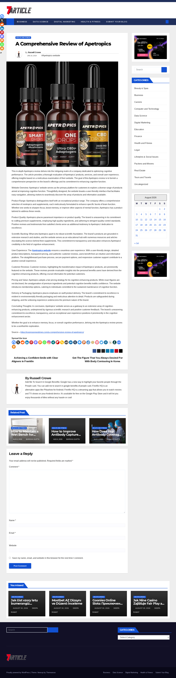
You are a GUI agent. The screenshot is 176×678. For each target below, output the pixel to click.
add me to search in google (57, 386)
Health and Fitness (23, 37)
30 (164, 230)
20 (150, 225)
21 (155, 225)
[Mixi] (93, 342)
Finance (138, 136)
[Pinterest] (31, 342)
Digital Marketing (64, 22)
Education (139, 129)
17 (137, 225)
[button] (163, 22)
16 (164, 220)
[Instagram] (49, 342)
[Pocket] (97, 342)
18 (141, 225)
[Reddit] (22, 342)
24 (137, 230)
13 (150, 220)
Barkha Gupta (32, 439)
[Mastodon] (36, 342)
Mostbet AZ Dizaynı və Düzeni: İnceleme (67, 601)
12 (146, 220)
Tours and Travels (142, 177)
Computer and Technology (146, 109)
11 (141, 220)
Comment (14, 467)
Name (12, 520)
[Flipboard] (58, 342)
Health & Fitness (90, 22)
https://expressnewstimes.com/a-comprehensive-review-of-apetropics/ (52, 332)
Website (12, 545)
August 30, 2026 (20, 608)
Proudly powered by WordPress (18, 672)
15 (160, 220)
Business (22, 22)
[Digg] (106, 342)
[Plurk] (84, 342)
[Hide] (1, 53)
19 (146, 225)
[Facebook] (14, 342)
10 (137, 220)
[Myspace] (66, 342)
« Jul (136, 243)
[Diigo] (88, 342)
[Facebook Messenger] (79, 342)
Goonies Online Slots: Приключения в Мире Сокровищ (108, 603)
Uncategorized (141, 184)
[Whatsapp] (44, 342)
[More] (14, 347)
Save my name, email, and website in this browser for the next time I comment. (47, 558)
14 (155, 220)
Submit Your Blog (116, 22)
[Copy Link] (62, 342)
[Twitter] (101, 342)
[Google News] (119, 342)
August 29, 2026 (143, 608)
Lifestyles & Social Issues (146, 157)
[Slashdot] (114, 342)
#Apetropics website (50, 55)
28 (155, 230)
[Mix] (40, 342)
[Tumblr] (75, 342)
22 (160, 225)
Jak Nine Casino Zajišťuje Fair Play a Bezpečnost (147, 603)
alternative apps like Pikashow (39, 390)
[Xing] (53, 342)
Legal (137, 150)
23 (164, 225)
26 (146, 230)
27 (150, 230)
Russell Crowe (34, 52)
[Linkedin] (27, 342)
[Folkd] (71, 342)
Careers (138, 102)
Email (12, 533)
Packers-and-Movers (144, 164)
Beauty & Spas (141, 88)
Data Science (40, 22)
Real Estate (139, 170)
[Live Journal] (110, 342)
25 (141, 230)
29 (160, 230)
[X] (18, 342)
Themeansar (50, 672)
